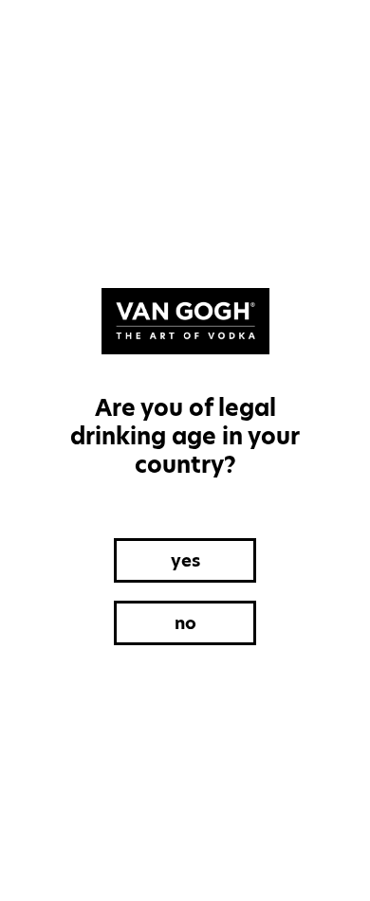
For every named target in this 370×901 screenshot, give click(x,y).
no (185, 623)
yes (185, 560)
